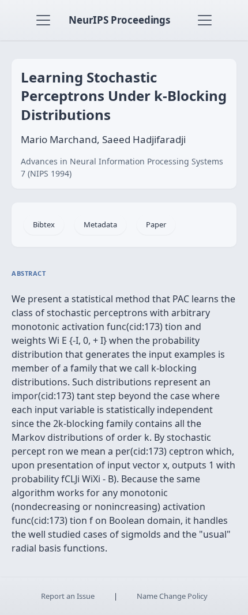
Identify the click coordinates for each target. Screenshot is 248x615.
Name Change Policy (172, 596)
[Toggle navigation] (43, 20)
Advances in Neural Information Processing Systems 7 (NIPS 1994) (122, 167)
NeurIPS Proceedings (119, 20)
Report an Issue (68, 596)
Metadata (100, 224)
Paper (156, 224)
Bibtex (44, 224)
